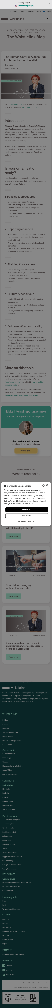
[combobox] (43, 485)
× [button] (47, 485)
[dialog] (26, 504)
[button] (26, 521)
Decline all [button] (27, 516)
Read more (33, 504)
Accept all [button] (27, 510)
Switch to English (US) (24, 6)
